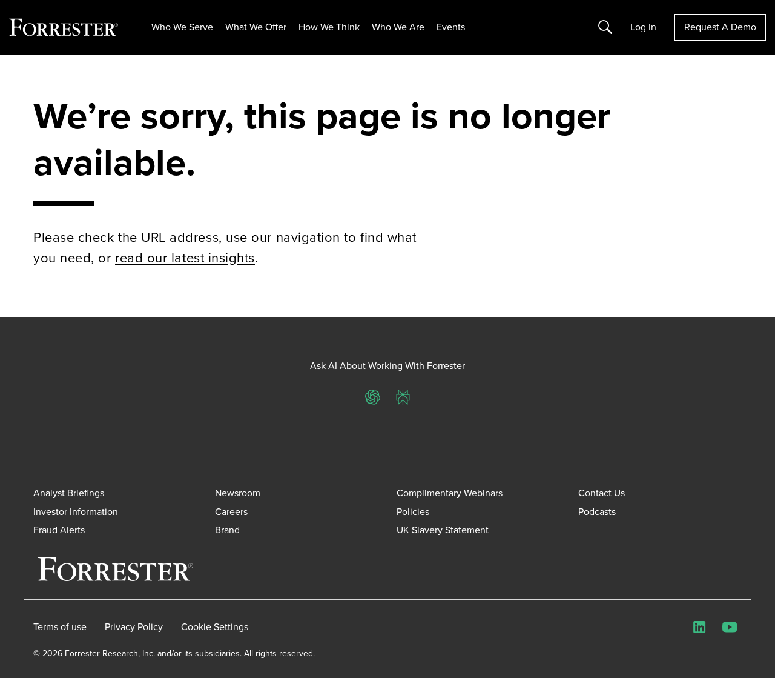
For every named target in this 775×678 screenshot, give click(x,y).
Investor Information (75, 512)
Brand (227, 530)
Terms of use (60, 627)
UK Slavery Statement (443, 530)
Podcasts (597, 512)
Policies (413, 512)
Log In (643, 27)
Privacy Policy (134, 627)
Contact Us (601, 493)
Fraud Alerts (59, 530)
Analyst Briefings (68, 493)
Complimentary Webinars (450, 493)
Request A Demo (720, 27)
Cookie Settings (214, 627)
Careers (231, 512)
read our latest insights (185, 258)
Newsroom (237, 493)
